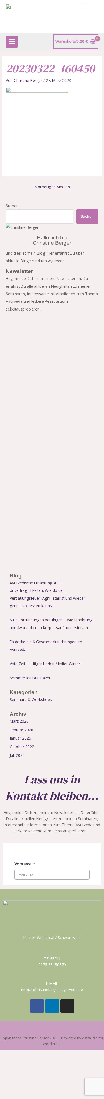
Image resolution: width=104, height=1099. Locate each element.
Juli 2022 (17, 755)
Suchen (12, 205)
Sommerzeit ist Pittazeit (30, 677)
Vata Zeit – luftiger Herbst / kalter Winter (45, 663)
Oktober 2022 (22, 746)
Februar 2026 (21, 729)
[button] (51, 1029)
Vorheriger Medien (52, 186)
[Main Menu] (12, 42)
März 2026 (19, 721)
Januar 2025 (20, 738)
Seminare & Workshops (31, 699)
